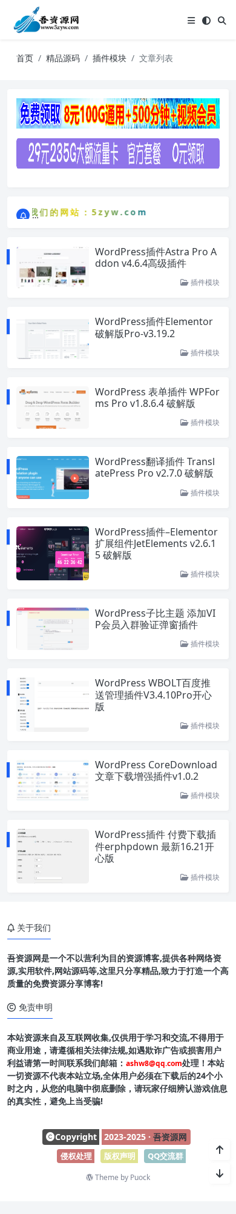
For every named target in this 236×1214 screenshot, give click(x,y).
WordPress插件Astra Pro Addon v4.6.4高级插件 (156, 257)
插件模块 (109, 58)
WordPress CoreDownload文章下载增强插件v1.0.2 (156, 770)
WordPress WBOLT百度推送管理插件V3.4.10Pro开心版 (153, 694)
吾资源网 (170, 1136)
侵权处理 (76, 1155)
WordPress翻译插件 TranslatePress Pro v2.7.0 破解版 (155, 467)
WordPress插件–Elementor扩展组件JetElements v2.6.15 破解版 (156, 543)
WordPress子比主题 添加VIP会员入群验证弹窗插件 (155, 618)
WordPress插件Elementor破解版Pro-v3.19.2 (154, 327)
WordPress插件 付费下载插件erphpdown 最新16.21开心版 (155, 846)
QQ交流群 (165, 1155)
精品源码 (63, 58)
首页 (24, 58)
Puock (140, 1177)
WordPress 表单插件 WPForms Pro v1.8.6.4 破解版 (157, 397)
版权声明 (120, 1155)
